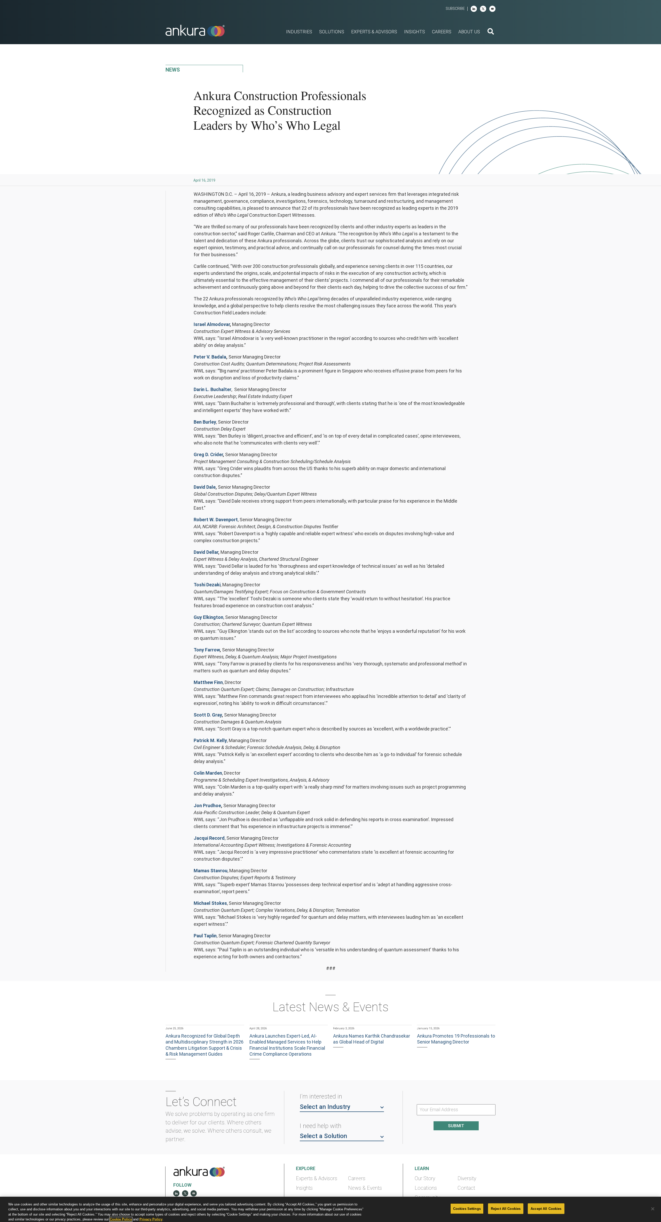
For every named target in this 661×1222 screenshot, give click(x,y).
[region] (330, 1209)
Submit (456, 1125)
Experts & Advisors (316, 1178)
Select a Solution (323, 1136)
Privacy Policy (150, 1219)
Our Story (425, 1178)
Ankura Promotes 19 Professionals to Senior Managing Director (456, 1039)
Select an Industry (325, 1106)
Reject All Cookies (506, 1209)
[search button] (490, 32)
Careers (356, 1178)
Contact (466, 1188)
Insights (304, 1188)
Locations (426, 1188)
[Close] (652, 1209)
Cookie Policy (121, 1219)
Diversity (467, 1178)
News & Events (365, 1188)
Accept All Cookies (546, 1209)
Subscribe (455, 8)
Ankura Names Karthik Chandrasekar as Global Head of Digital (371, 1039)
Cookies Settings (467, 1209)
